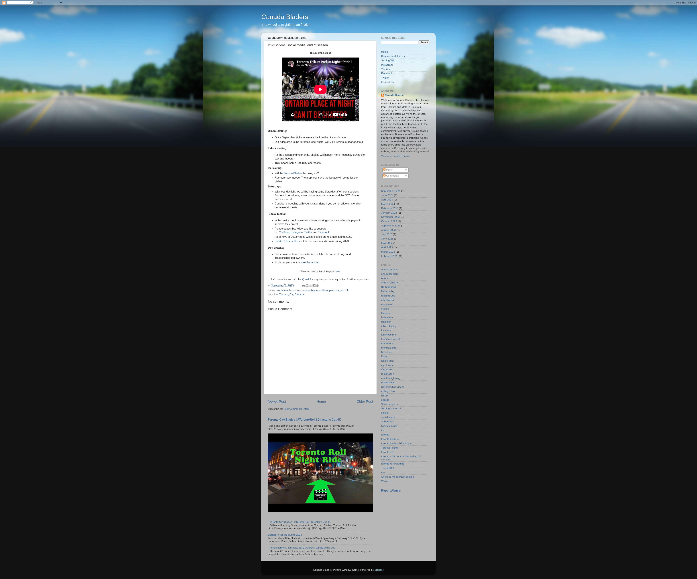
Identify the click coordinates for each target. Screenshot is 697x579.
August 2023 (388, 230)
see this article (309, 262)
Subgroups (387, 421)
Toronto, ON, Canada (291, 294)
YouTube (284, 232)
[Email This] (303, 285)
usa (383, 472)
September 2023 (390, 225)
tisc (383, 430)
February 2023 (389, 256)
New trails (386, 352)
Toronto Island (389, 447)
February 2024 (389, 208)
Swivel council (389, 426)
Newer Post (277, 401)
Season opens (389, 404)
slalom (385, 413)
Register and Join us (393, 56)
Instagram (297, 232)
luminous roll (388, 334)
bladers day (388, 291)
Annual (385, 278)
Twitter (308, 232)
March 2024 (388, 204)
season (385, 399)
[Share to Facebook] (314, 285)
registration (387, 374)
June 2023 (387, 238)
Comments (392, 175)
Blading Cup (388, 295)
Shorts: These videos (287, 241)
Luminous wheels (391, 339)
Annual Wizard (389, 282)
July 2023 (386, 234)
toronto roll (342, 290)
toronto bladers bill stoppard (318, 290)
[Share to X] (310, 285)
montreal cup (388, 347)
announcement (389, 274)
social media (284, 290)
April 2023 (387, 247)
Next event (387, 360)
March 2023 (388, 251)
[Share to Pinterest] (317, 285)
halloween (387, 317)
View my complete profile (395, 156)
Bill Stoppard (388, 287)
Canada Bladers (284, 17)
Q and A (306, 279)
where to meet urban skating (397, 476)
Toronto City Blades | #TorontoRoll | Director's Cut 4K (304, 419)
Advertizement (389, 269)
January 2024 (389, 212)
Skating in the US (391, 408)
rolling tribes (388, 391)
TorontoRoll (387, 468)
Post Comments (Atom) (297, 409)
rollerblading (388, 382)
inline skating (388, 326)
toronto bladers (390, 439)
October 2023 (389, 221)
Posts (389, 169)
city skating (387, 300)
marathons (387, 343)
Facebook (324, 232)
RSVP (384, 395)
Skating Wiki (388, 60)
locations (386, 330)
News (384, 356)
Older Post (364, 401)
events (385, 308)
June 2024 (387, 195)
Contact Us (387, 82)
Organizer (387, 369)
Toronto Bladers (293, 173)
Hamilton (386, 321)
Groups (385, 313)
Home (321, 401)
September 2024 (390, 191)
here (338, 271)
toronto (297, 290)
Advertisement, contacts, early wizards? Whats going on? (302, 547)
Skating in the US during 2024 (285, 534)
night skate (387, 365)
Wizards (385, 481)
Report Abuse (390, 490)
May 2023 (387, 243)
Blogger (379, 569)
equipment (387, 304)
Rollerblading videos (392, 387)
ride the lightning (390, 378)
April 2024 (387, 199)
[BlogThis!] (307, 285)
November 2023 (390, 217)
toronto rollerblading (392, 463)
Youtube (386, 69)
